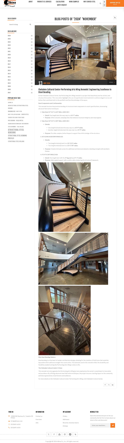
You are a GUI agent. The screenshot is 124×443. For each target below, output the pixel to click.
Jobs (37, 422)
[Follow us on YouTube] (59, 434)
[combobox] (18, 24)
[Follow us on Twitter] (48, 434)
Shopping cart (115, 3)
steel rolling (20, 126)
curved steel (25, 114)
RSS (114, 17)
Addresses (66, 419)
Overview (39, 419)
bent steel (19, 111)
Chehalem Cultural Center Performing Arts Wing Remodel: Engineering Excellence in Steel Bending (74, 91)
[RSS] (75, 434)
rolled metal (19, 120)
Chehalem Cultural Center (94, 379)
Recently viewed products (71, 422)
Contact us (39, 416)
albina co (10, 102)
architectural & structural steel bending (18, 107)
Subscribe (112, 425)
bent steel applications (14, 114)
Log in (105, 1)
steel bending (12, 127)
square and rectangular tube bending (18, 123)
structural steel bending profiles (17, 137)
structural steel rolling (16, 141)
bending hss (11, 111)
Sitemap (65, 426)
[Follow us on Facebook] (54, 434)
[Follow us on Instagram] (65, 434)
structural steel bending (16, 131)
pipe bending (11, 120)
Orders (65, 416)
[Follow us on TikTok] (70, 434)
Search (30, 24)
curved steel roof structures (16, 117)
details (111, 82)
